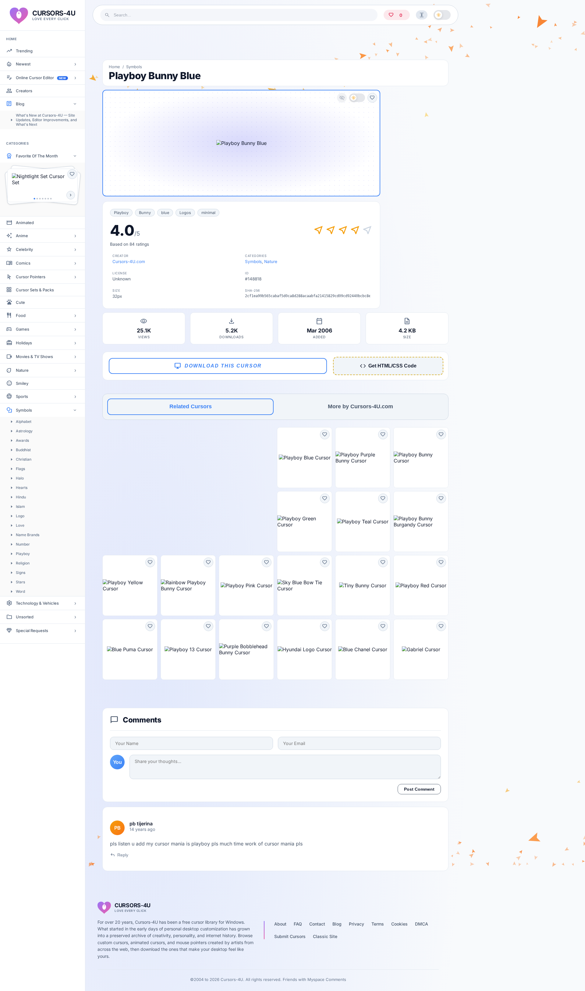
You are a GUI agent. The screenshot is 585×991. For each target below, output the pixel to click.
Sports (22, 396)
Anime (22, 235)
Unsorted (25, 616)
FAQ (298, 923)
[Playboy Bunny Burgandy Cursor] (420, 521)
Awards (22, 440)
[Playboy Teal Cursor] (362, 521)
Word (20, 591)
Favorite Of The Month (37, 155)
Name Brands (27, 534)
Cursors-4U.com (128, 261)
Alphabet (23, 421)
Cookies (399, 923)
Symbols (24, 410)
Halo (20, 478)
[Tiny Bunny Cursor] (362, 585)
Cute (20, 302)
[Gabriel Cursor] (420, 649)
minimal (208, 212)
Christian (23, 459)
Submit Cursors (290, 936)
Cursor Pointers (30, 276)
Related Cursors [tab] (190, 406)
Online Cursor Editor (41, 77)
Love (20, 525)
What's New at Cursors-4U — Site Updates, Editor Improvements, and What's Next (46, 120)
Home (114, 66)
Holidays (24, 342)
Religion (23, 563)
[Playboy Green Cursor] (304, 521)
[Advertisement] (275, 42)
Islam (20, 506)
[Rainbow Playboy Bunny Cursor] (188, 585)
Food (21, 315)
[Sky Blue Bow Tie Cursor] (304, 585)
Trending (24, 50)
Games (22, 329)
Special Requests (32, 630)
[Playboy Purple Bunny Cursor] (362, 457)
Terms (377, 923)
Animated (25, 222)
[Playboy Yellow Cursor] (130, 585)
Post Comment (419, 789)
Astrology (24, 431)
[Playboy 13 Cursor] (188, 649)
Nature (22, 370)
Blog (20, 103)
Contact (317, 923)
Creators (24, 90)
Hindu (21, 497)
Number (23, 544)
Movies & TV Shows (34, 356)
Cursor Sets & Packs (35, 289)
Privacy (356, 923)
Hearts (21, 487)
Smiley (22, 383)
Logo (20, 516)
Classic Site (325, 936)
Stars (20, 582)
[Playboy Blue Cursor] (304, 457)
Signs (20, 572)
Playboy (23, 553)
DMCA (421, 923)
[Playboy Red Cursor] (420, 585)
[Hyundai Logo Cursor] (304, 649)
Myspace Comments (326, 979)
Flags (20, 468)
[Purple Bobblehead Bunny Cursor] (246, 649)
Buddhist (23, 450)
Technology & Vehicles (37, 603)
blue (165, 212)
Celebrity (24, 249)
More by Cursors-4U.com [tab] (360, 406)
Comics (23, 263)
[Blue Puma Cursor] (130, 649)
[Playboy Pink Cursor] (246, 585)
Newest (23, 63)
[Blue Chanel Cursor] (362, 649)
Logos (185, 212)
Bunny (145, 212)
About (280, 923)
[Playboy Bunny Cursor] (420, 457)
